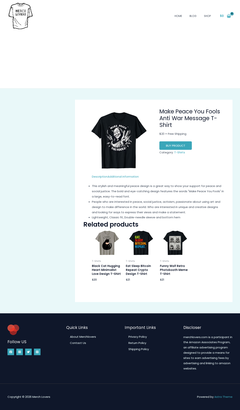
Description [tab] (100, 177)
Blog (193, 16)
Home (178, 16)
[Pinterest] (37, 352)
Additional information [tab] (123, 177)
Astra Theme (223, 397)
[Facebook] (11, 352)
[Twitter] (28, 352)
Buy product (175, 146)
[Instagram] (19, 352)
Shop (207, 16)
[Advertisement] (120, 57)
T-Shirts (179, 152)
